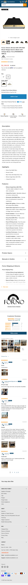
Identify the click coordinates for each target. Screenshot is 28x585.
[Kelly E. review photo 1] (4, 415)
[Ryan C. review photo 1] (4, 372)
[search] (12, 4)
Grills (2, 504)
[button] (4, 61)
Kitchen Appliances (5, 502)
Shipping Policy (4, 529)
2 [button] (12, 472)
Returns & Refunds (5, 531)
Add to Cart (14, 96)
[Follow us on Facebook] (2, 567)
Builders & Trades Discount (7, 513)
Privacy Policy (4, 535)
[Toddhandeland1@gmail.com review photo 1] (4, 391)
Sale (2, 495)
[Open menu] (2, 1)
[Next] (26, 23)
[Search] (25, 4)
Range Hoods (4, 499)
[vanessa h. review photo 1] (4, 465)
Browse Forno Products (14, 306)
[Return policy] (22, 114)
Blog (2, 537)
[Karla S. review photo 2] (12, 444)
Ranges (3, 497)
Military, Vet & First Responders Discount (10, 515)
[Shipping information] (13, 114)
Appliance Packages (5, 491)
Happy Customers (5, 519)
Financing (3, 517)
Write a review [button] (14, 333)
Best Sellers (4, 493)
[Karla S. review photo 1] (4, 444)
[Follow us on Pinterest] (7, 567)
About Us (3, 511)
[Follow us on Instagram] (5, 567)
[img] (4, 360)
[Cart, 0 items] (25, 2)
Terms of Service (5, 533)
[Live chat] (23, 1)
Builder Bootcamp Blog (6, 521)
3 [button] (14, 472)
